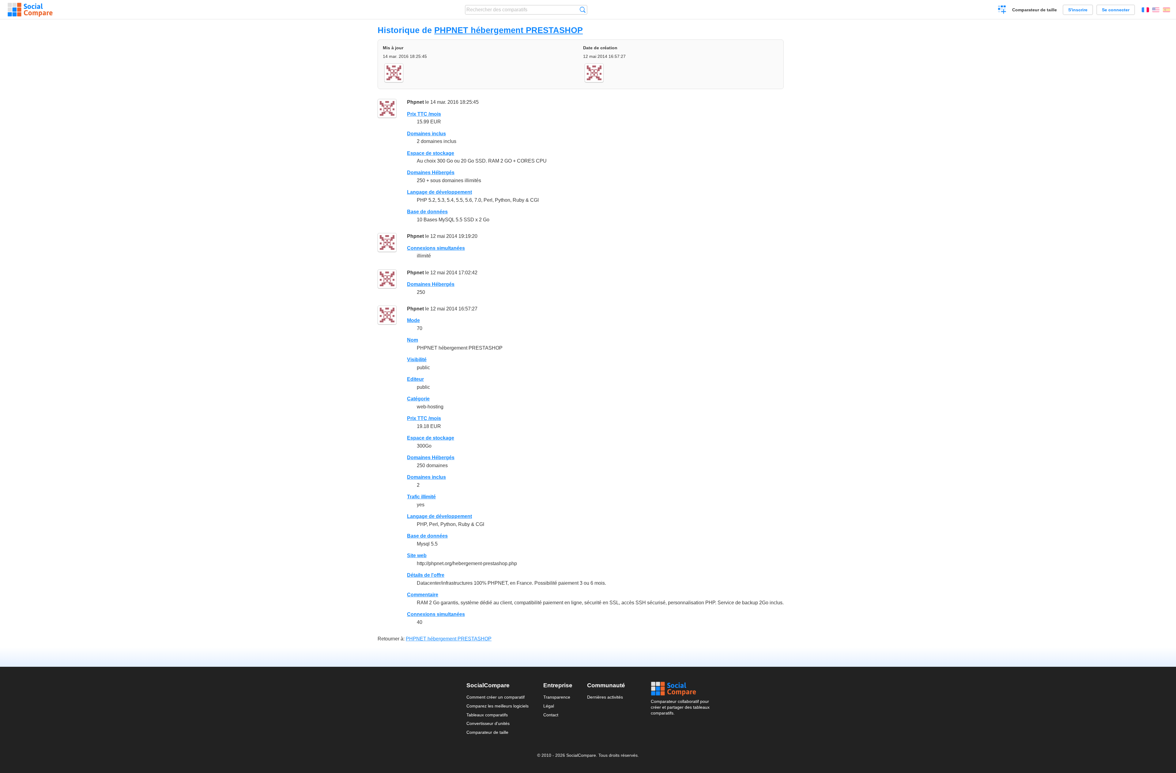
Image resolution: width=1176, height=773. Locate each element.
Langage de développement (439, 192)
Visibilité (417, 359)
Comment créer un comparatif (495, 697)
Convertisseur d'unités (488, 723)
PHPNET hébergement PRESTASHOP (508, 30)
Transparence (556, 697)
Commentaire (422, 594)
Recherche (583, 10)
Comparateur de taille (1034, 9)
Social (680, 688)
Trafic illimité (421, 496)
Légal (548, 706)
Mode (413, 320)
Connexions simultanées (436, 248)
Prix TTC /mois (424, 114)
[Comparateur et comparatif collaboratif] (30, 10)
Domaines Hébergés (430, 172)
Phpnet (415, 102)
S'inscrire (1077, 9)
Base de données (427, 211)
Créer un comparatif (1002, 10)
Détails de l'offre (425, 575)
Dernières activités (605, 697)
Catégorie (418, 398)
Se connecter (1115, 9)
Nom (412, 340)
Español (1166, 9)
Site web (417, 555)
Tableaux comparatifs (487, 714)
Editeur (415, 379)
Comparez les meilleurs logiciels (497, 706)
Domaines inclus (426, 133)
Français (1145, 9)
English (1155, 9)
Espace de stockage (430, 153)
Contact (550, 714)
